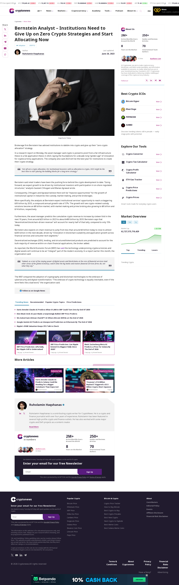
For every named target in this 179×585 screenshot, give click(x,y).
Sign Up (89, 472)
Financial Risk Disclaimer (157, 516)
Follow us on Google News (33, 291)
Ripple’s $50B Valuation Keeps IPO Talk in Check (38, 326)
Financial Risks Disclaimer (163, 564)
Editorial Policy (152, 506)
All (38, 11)
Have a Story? (145, 572)
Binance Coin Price (74, 528)
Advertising (163, 572)
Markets (62, 10)
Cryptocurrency (78, 10)
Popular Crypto (73, 498)
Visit (158, 102)
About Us (131, 10)
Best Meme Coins (111, 525)
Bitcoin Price (72, 503)
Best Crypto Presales (112, 514)
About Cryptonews (128, 563)
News (48, 10)
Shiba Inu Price (73, 514)
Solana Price (72, 525)
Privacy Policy (147, 563)
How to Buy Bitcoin (112, 507)
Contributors (152, 502)
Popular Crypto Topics (55, 302)
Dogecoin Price (73, 521)
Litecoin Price (72, 532)
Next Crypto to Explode (113, 521)
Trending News (21, 302)
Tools (107, 10)
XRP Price (71, 510)
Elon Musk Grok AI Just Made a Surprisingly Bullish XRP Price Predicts (47, 314)
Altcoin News (27, 21)
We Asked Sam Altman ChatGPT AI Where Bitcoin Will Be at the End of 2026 (50, 318)
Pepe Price (71, 535)
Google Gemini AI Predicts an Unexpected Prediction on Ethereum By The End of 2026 (54, 322)
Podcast (119, 10)
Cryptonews (18, 21)
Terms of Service (95, 477)
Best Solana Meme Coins (114, 528)
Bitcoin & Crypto (111, 498)
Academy (96, 10)
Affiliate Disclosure (154, 513)
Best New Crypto (111, 518)
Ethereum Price (73, 507)
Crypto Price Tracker (112, 503)
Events (149, 509)
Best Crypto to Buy (112, 510)
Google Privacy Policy (78, 477)
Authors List (155, 58)
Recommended (36, 302)
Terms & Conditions (111, 563)
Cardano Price (72, 518)
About (149, 498)
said (62, 248)
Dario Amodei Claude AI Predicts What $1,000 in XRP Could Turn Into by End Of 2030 (53, 309)
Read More (34, 427)
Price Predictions (74, 302)
